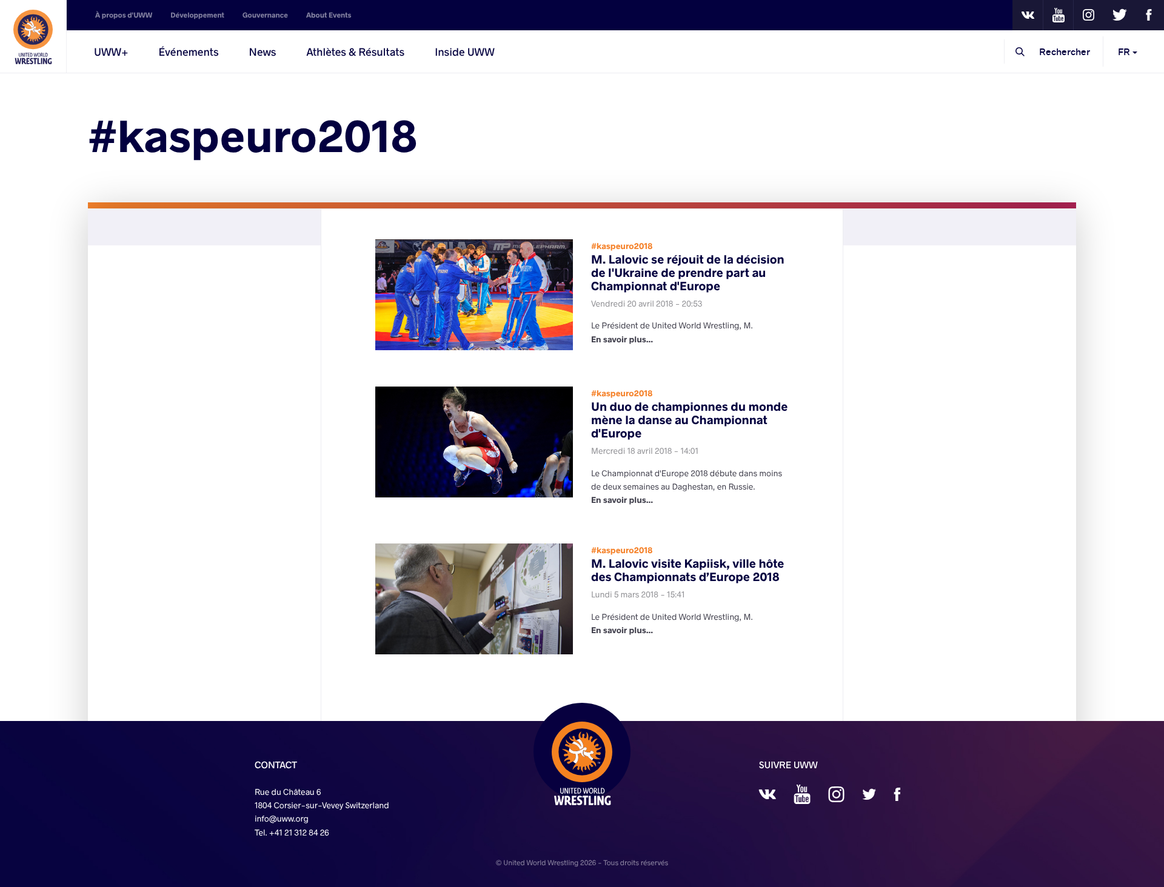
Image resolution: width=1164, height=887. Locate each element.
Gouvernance (265, 15)
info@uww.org (282, 818)
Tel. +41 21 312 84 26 (292, 832)
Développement (197, 15)
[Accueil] (33, 36)
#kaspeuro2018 (621, 245)
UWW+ (111, 51)
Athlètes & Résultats (355, 51)
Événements (189, 51)
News (262, 51)
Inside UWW (465, 51)
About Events (329, 15)
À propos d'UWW (123, 15)
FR (1125, 51)
